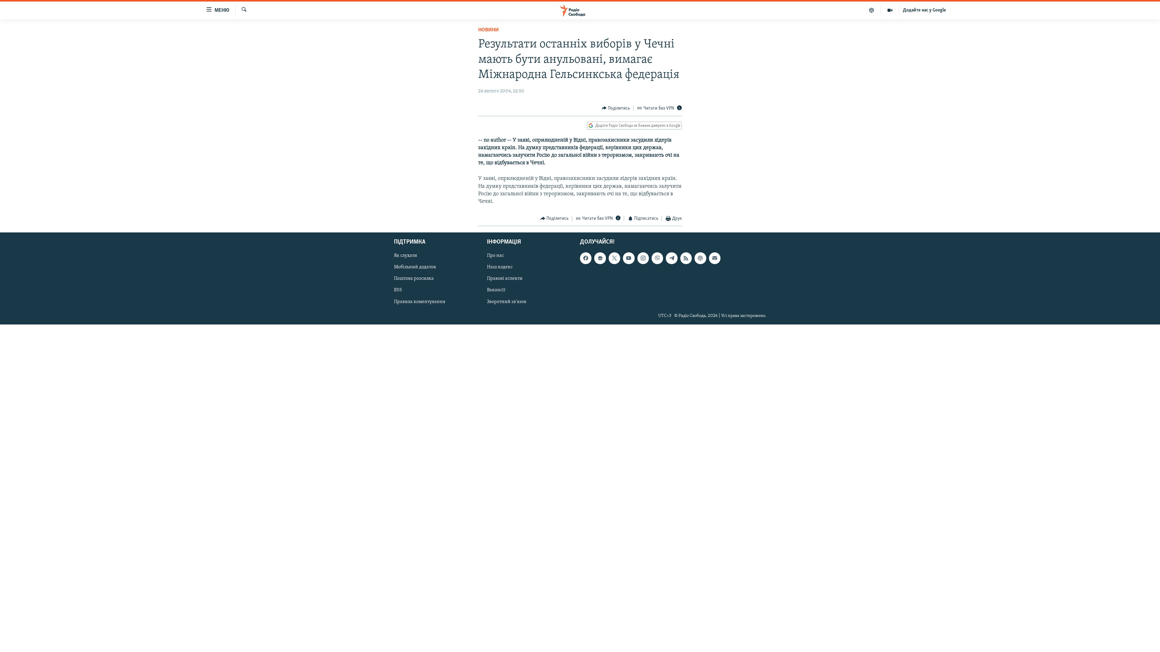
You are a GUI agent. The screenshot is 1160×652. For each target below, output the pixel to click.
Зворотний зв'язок (507, 301)
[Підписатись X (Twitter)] (614, 258)
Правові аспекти (505, 278)
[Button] (616, 108)
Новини (488, 30)
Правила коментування (419, 301)
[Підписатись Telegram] (671, 258)
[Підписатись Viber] (657, 258)
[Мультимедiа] (890, 10)
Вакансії (496, 290)
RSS (398, 290)
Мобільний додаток (415, 267)
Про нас (495, 255)
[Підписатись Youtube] (628, 258)
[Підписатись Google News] (600, 258)
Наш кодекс (500, 267)
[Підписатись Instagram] (643, 258)
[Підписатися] (714, 258)
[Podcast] (700, 258)
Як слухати (405, 255)
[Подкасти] (871, 10)
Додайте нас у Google (924, 10)
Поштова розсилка (414, 278)
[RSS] (686, 258)
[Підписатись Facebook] (585, 258)
